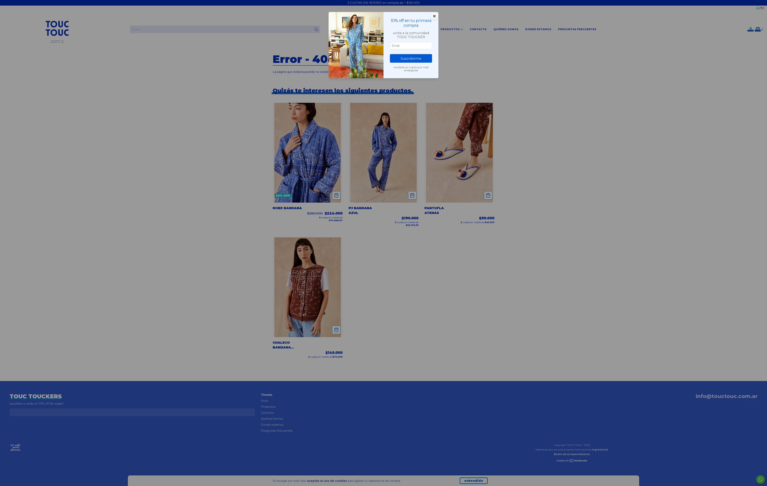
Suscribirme (411, 58)
